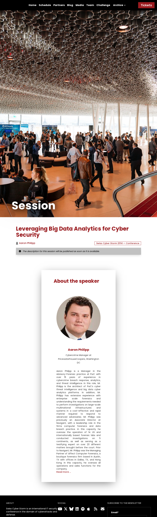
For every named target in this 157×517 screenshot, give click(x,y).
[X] (65, 509)
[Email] (102, 509)
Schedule (45, 5)
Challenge (103, 5)
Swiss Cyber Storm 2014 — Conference (117, 243)
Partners (59, 5)
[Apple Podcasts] (88, 509)
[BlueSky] (70, 509)
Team (90, 5)
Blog (70, 5)
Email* (115, 512)
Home (32, 5)
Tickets (146, 5)
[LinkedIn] (76, 509)
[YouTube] (59, 509)
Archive (118, 5)
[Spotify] (82, 509)
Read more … (63, 471)
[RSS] (95, 509)
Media (80, 5)
